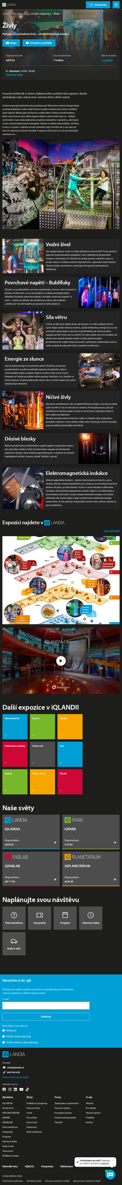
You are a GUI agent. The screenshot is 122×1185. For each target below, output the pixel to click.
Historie (89, 1103)
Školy (29, 1097)
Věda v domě (38, 773)
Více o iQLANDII (112, 530)
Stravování (7, 1150)
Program (65, 923)
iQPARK (6, 1117)
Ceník (29, 1112)
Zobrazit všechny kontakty (15, 1076)
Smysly (8, 773)
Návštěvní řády (34, 1180)
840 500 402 (13, 1072)
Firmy (58, 1097)
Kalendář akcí (10, 1166)
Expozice (46, 13)
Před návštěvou (14, 923)
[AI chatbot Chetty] (110, 1175)
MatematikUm (12, 718)
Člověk (63, 773)
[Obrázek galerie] (61, 580)
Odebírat (46, 1016)
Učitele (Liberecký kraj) (18, 1036)
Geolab (63, 718)
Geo (62, 745)
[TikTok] (27, 1089)
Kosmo (35, 718)
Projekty (90, 1117)
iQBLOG (29, 1166)
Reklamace (66, 1166)
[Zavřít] (113, 1160)
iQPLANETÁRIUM (10, 1112)
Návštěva (18, 13)
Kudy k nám (14, 948)
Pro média (91, 1107)
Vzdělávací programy (36, 1103)
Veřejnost (11, 1030)
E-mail (5, 998)
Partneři (58, 1122)
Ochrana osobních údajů (57, 1180)
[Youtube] (21, 1089)
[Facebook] (4, 1089)
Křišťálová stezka (10, 1155)
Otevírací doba (14, 74)
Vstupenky (39, 923)
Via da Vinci (8, 1107)
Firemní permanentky (65, 1117)
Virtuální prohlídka (41, 43)
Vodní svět (37, 745)
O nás (89, 1097)
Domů (5, 13)
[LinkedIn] (15, 1089)
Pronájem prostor (63, 1112)
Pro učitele (31, 1117)
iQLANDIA (31, 13)
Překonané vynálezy (15, 745)
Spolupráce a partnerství (67, 1103)
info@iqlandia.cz (15, 1067)
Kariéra (89, 1122)
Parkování (31, 1127)
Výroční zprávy (93, 1112)
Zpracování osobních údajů (86, 1180)
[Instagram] (9, 1089)
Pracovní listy (33, 1107)
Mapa (13, 43)
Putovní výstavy (63, 1107)
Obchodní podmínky (12, 1180)
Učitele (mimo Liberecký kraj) (22, 1042)
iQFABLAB (7, 1122)
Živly (56, 13)
